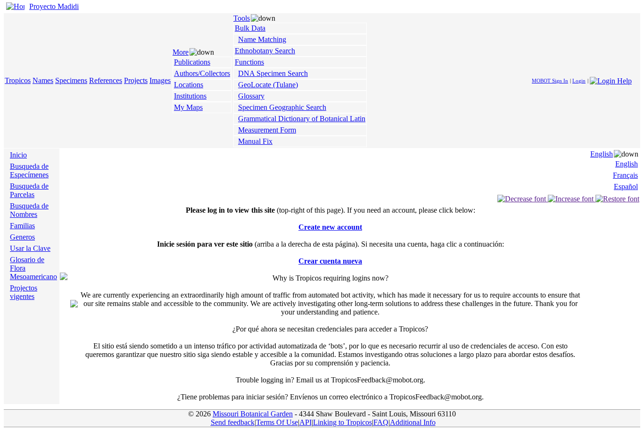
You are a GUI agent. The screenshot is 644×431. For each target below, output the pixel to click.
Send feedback (233, 422)
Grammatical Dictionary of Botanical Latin (301, 119)
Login (579, 80)
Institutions (190, 96)
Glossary (251, 96)
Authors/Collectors (202, 73)
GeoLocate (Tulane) (268, 85)
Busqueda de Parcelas (29, 190)
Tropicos (18, 80)
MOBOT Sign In (550, 80)
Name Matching (262, 39)
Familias (22, 226)
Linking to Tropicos (342, 422)
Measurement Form (267, 130)
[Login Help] (611, 80)
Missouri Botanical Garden (253, 414)
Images (160, 80)
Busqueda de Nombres (29, 210)
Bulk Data (250, 28)
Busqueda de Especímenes (29, 170)
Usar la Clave (30, 248)
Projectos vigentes (23, 292)
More (181, 52)
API (305, 422)
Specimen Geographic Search (282, 107)
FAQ (380, 422)
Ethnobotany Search (265, 51)
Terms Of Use (277, 422)
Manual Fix (255, 141)
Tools (241, 18)
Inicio (18, 155)
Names (43, 80)
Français (625, 175)
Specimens (71, 80)
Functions (249, 62)
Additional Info (413, 422)
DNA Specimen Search (273, 73)
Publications (192, 62)
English (601, 154)
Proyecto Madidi (54, 6)
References (105, 80)
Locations (188, 85)
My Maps (188, 107)
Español (626, 186)
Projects (136, 80)
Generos (22, 237)
